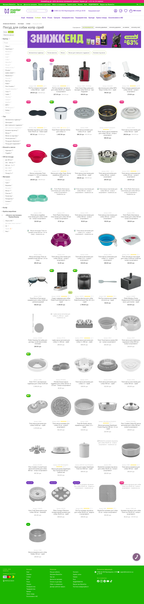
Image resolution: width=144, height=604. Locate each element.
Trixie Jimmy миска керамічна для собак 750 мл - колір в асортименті (107, 133)
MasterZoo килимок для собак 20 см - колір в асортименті (107, 511)
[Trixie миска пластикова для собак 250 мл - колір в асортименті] (107, 198)
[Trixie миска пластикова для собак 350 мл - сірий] (131, 365)
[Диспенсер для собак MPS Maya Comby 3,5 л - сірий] (107, 71)
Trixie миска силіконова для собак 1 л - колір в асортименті (107, 258)
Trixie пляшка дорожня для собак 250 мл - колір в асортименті (131, 89)
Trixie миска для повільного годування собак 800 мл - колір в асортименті (131, 341)
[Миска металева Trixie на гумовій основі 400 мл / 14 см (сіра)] (37, 240)
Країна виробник (9, 211)
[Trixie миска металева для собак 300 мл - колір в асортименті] (107, 156)
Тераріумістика (81, 18)
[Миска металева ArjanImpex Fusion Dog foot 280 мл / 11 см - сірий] (107, 406)
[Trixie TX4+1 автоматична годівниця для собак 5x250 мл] (37, 365)
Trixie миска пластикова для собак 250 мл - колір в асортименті (107, 216)
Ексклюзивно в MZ (115, 18)
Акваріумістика (68, 18)
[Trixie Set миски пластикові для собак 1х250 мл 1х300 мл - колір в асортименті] (131, 240)
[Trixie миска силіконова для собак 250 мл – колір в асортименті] (131, 156)
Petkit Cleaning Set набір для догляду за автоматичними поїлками (37, 341)
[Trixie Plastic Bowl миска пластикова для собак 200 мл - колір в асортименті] (61, 198)
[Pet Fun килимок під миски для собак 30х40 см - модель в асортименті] (61, 71)
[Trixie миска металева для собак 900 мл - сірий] (107, 365)
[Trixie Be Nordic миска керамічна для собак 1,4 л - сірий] (84, 406)
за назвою (126, 27)
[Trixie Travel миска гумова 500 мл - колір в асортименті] (107, 323)
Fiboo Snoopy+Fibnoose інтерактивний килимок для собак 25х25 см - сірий (61, 512)
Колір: (5, 32)
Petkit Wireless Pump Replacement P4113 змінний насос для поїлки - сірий (131, 300)
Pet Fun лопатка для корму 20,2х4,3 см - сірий (108, 299)
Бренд (5, 39)
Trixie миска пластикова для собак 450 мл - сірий (130, 130)
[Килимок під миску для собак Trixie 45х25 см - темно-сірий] (37, 113)
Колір (5, 207)
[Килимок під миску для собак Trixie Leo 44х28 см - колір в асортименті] (131, 493)
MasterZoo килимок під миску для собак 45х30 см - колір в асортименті (107, 468)
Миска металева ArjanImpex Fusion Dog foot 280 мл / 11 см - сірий (108, 427)
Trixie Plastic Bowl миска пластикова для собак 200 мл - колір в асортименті (61, 216)
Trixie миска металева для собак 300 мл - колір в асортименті (107, 175)
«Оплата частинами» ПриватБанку (14, 216)
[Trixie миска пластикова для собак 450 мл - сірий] (131, 113)
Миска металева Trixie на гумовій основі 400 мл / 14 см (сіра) (37, 258)
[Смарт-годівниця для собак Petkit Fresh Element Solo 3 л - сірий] (61, 281)
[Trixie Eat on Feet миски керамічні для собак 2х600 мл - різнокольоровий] (37, 281)
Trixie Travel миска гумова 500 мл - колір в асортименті (108, 341)
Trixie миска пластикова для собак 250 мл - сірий (84, 174)
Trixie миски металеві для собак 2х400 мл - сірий (37, 424)
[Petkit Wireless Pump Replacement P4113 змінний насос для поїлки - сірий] (131, 281)
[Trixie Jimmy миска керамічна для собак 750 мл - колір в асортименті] (107, 113)
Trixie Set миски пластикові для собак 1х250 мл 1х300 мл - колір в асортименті (131, 258)
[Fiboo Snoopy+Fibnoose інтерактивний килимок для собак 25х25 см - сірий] (61, 493)
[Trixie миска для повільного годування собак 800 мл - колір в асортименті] (131, 323)
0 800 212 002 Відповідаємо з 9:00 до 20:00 (69, 11)
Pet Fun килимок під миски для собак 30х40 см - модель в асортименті (61, 89)
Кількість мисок (9, 147)
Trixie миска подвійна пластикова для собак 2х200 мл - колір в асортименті (37, 216)
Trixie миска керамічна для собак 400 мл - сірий (131, 468)
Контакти (75, 572)
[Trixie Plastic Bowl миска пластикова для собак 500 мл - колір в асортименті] (131, 198)
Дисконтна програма (30, 4)
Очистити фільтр (9, 35)
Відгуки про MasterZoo (107, 4)
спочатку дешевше (101, 27)
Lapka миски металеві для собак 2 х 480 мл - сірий (84, 341)
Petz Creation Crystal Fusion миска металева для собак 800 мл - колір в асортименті (37, 468)
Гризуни (57, 18)
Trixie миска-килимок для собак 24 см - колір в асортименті (61, 425)
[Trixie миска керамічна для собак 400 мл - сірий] (131, 450)
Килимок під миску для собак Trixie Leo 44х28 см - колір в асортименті (131, 512)
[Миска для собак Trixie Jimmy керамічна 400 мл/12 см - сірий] (61, 156)
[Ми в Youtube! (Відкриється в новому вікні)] (108, 581)
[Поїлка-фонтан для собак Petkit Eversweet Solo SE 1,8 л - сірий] (84, 281)
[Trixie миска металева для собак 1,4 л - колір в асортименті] (84, 240)
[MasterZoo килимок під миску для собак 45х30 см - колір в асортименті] (107, 450)
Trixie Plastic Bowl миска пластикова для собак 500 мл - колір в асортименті (131, 216)
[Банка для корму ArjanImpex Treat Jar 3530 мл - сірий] (84, 450)
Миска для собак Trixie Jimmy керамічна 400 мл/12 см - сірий (61, 175)
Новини (80, 4)
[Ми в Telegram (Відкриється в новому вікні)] (104, 581)
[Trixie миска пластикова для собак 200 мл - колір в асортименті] (61, 240)
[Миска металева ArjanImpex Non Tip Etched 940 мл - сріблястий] (61, 450)
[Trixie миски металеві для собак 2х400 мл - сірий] (37, 406)
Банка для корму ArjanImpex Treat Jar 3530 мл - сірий (84, 468)
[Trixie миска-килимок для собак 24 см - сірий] (84, 113)
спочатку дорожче (115, 27)
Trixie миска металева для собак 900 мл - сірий (107, 382)
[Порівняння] (120, 10)
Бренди (92, 18)
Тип (4, 116)
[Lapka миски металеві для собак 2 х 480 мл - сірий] (84, 323)
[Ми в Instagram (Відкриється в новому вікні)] (101, 581)
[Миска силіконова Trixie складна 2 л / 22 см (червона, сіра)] (37, 156)
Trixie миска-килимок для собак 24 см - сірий (84, 130)
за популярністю (88, 27)
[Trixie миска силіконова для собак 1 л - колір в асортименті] (107, 240)
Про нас (19, 4)
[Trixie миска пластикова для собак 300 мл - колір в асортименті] (84, 198)
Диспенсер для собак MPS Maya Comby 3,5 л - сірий (108, 89)
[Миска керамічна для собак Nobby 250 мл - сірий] (37, 535)
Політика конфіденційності (81, 586)
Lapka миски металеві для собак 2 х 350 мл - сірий (61, 341)
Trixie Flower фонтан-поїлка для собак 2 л (61, 130)
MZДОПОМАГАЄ (94, 4)
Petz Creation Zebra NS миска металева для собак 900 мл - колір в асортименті (131, 425)
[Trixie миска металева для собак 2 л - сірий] (84, 365)
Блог (85, 4)
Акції (23, 18)
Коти (44, 18)
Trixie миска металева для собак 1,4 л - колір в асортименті (84, 258)
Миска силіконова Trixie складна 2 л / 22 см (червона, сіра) (38, 175)
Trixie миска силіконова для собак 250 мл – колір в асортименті (131, 175)
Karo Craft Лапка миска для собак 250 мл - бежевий (38, 511)
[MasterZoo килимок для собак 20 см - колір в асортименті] (107, 493)
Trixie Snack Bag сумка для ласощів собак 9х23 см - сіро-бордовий (84, 89)
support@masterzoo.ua (126, 572)
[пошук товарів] (46, 10)
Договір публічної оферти (57, 586)
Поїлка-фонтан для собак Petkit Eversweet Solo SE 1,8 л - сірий (84, 300)
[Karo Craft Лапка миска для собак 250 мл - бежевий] (37, 493)
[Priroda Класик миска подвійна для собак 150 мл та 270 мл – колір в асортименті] (61, 365)
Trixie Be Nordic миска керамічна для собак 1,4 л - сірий (84, 425)
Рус (140, 4)
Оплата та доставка (44, 4)
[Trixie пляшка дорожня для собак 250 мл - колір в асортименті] (131, 71)
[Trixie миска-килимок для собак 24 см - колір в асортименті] (61, 406)
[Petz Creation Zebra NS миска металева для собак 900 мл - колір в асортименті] (131, 406)
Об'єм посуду (8, 157)
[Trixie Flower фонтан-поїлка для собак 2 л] (61, 113)
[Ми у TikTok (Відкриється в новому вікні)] (111, 581)
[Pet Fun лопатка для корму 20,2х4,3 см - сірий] (107, 281)
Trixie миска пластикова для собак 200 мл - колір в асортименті (61, 258)
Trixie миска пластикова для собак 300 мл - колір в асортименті (84, 216)
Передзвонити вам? (94, 11)
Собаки (38, 18)
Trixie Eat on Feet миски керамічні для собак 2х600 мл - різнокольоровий (38, 300)
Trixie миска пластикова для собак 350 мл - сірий (130, 382)
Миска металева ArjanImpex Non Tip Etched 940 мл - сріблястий (61, 470)
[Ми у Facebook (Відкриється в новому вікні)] (98, 581)
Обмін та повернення (59, 4)
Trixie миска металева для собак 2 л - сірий (84, 382)
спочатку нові (135, 27)
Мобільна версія (9, 580)
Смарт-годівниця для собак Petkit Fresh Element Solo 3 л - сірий (61, 300)
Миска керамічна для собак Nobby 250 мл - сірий (37, 553)
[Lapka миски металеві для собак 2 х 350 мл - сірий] (61, 323)
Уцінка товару (101, 18)
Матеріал (6, 177)
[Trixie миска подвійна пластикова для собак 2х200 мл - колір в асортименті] (37, 198)
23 (139, 86)
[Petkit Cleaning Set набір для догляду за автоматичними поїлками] (37, 323)
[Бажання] (125, 10)
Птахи (50, 18)
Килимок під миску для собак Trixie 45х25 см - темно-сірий (38, 130)
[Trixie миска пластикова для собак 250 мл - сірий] (84, 156)
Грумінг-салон (71, 4)
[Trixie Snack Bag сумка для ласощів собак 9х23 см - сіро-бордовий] (84, 71)
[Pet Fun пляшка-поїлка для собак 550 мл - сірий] (37, 71)
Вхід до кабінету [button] (55, 572)
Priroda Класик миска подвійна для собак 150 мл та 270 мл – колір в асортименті (61, 383)
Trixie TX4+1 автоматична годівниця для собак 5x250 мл (38, 382)
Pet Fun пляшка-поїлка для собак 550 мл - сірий (38, 89)
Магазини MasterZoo (9, 4)
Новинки (29, 18)
